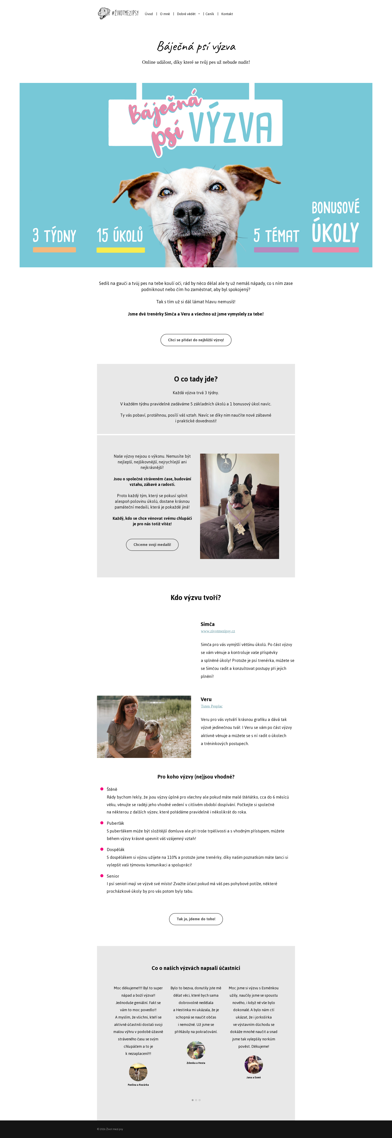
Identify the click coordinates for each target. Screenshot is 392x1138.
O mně (165, 14)
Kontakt (227, 14)
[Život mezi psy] (118, 14)
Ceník (210, 14)
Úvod (149, 14)
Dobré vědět (186, 14)
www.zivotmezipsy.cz (218, 631)
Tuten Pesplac (212, 706)
